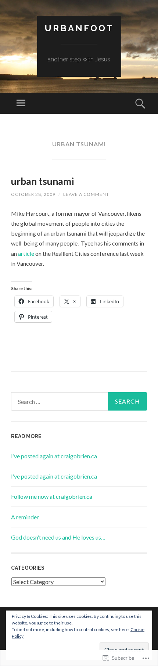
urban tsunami (42, 181)
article (26, 253)
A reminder (25, 516)
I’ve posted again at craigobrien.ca (54, 455)
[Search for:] (79, 401)
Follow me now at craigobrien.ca (51, 496)
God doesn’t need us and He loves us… (58, 537)
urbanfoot (79, 28)
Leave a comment (86, 194)
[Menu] (21, 103)
